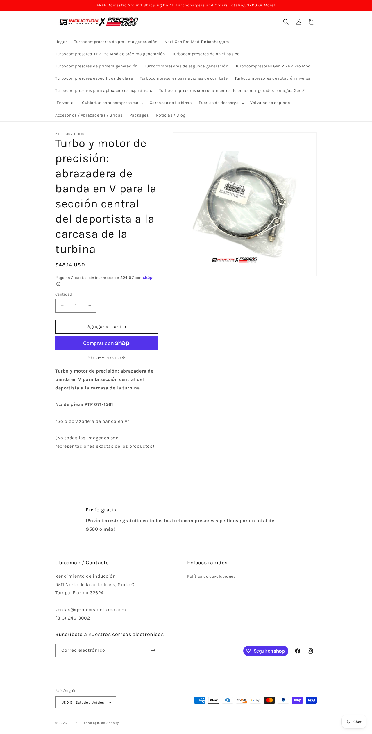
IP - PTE (75, 723)
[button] (112, 103)
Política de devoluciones (211, 576)
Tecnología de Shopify (100, 723)
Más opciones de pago (106, 357)
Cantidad (63, 294)
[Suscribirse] (153, 650)
